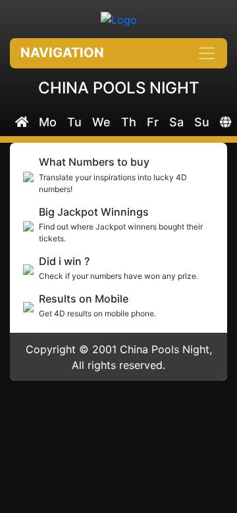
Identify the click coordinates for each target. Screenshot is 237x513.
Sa (176, 122)
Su (201, 122)
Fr (153, 122)
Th (128, 122)
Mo (48, 122)
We (101, 122)
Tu (74, 122)
